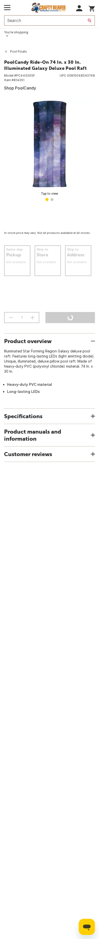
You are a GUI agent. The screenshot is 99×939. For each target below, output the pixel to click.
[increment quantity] (32, 317)
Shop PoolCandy (20, 88)
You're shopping (16, 32)
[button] (79, 8)
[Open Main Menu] (7, 7)
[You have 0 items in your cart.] (92, 8)
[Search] (89, 20)
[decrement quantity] (11, 317)
